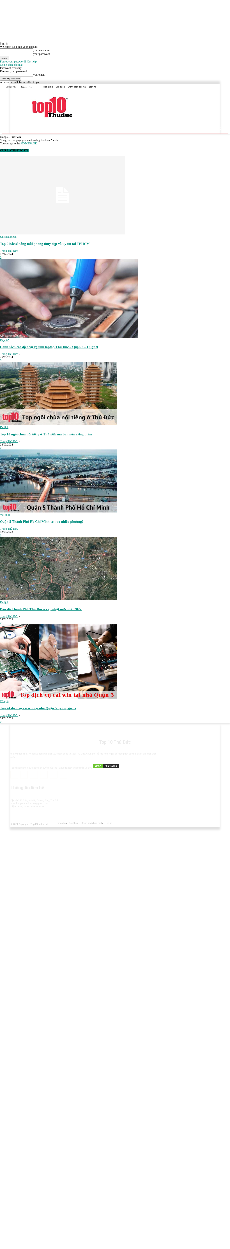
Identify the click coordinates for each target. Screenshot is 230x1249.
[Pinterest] (44, 774)
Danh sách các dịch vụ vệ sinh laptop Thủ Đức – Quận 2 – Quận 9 (49, 347)
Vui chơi (5, 514)
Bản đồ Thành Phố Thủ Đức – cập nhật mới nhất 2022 (41, 609)
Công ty (4, 701)
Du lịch (4, 427)
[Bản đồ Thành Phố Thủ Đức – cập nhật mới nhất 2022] (58, 598)
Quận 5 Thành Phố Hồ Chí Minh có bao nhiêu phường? (42, 521)
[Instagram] (24, 774)
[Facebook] (213, 87)
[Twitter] (222, 87)
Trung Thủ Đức (9, 250)
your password (41, 53)
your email (39, 74)
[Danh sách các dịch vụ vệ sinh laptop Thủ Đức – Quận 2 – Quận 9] (69, 336)
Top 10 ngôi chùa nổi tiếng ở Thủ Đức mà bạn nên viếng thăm (46, 434)
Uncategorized (8, 236)
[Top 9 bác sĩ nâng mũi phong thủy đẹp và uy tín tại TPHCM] (62, 233)
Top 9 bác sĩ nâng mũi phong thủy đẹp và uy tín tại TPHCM (45, 244)
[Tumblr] (54, 774)
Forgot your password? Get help (18, 61)
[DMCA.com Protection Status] (105, 767)
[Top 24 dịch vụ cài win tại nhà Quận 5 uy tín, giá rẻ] (58, 698)
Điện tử (4, 340)
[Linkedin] (217, 87)
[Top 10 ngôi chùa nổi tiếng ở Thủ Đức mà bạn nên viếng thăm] (58, 424)
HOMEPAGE (29, 143)
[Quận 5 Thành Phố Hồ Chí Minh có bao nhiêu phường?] (58, 511)
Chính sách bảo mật (11, 64)
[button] (219, 128)
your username (41, 50)
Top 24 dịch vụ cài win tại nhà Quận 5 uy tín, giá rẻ (38, 708)
